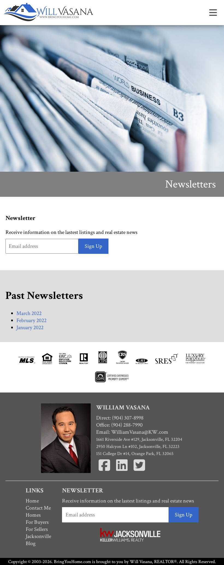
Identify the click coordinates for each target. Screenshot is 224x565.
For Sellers (37, 529)
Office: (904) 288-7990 (119, 425)
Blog (31, 543)
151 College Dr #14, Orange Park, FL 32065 (134, 454)
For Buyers (37, 522)
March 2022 (29, 313)
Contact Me (38, 508)
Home (32, 500)
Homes (33, 515)
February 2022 (31, 320)
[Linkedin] (122, 471)
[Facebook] (105, 471)
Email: (132, 432)
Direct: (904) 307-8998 (119, 417)
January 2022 (29, 327)
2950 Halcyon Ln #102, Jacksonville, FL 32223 (137, 447)
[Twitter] (139, 471)
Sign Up (93, 246)
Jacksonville (38, 536)
